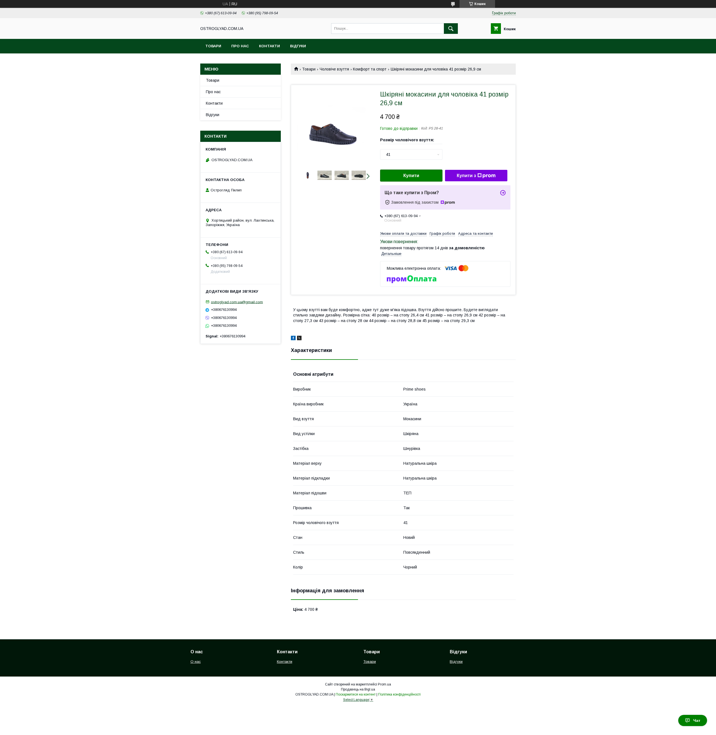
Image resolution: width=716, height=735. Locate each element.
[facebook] (293, 339)
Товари (213, 46)
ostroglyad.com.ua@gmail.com (237, 302)
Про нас (240, 46)
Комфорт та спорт (370, 69)
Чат (696, 720)
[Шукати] (451, 28)
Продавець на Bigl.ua (358, 689)
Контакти (269, 46)
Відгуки (298, 46)
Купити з (466, 175)
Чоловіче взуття (334, 69)
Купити (411, 175)
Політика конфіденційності (399, 694)
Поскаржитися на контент (356, 694)
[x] (299, 339)
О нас (195, 661)
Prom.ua (384, 684)
